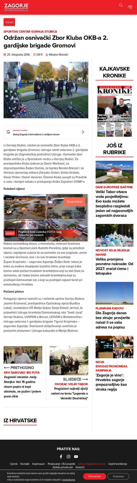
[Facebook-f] (61, 457)
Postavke (118, 476)
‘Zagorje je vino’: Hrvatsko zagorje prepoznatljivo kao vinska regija (111, 376)
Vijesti (9, 22)
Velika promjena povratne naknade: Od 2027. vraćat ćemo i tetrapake (114, 262)
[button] (129, 7)
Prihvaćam (94, 476)
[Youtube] (76, 457)
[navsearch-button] (121, 6)
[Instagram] (68, 457)
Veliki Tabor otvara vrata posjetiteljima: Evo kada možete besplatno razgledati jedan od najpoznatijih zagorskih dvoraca (114, 201)
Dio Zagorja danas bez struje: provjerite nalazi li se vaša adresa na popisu (113, 318)
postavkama (69, 479)
